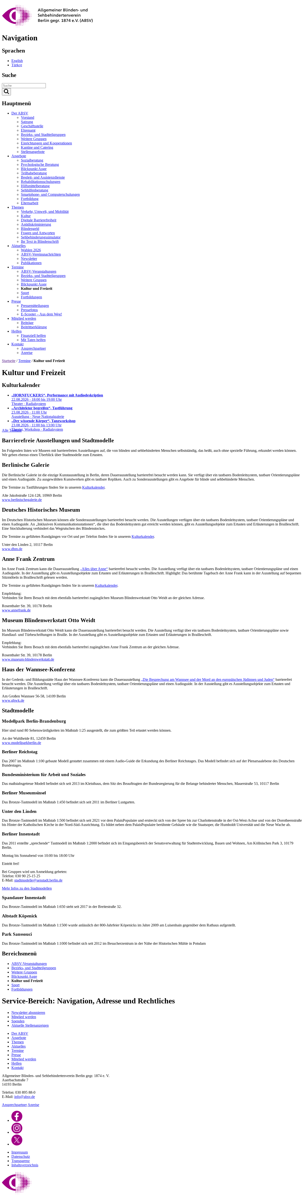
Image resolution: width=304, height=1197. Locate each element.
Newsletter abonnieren (28, 1013)
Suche (9, 75)
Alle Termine (12, 430)
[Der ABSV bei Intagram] (16, 1132)
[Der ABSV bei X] (16, 1144)
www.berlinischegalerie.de (22, 500)
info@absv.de (24, 1097)
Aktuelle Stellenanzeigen (30, 1025)
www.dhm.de (12, 549)
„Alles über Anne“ (94, 569)
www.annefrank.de (16, 610)
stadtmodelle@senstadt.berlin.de (38, 880)
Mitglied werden (23, 1017)
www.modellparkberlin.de (21, 743)
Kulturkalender (93, 487)
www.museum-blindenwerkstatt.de (28, 659)
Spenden (17, 1021)
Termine (24, 361)
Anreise (33, 1105)
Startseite (8, 361)
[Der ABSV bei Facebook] (16, 1120)
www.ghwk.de (13, 700)
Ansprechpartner (14, 1105)
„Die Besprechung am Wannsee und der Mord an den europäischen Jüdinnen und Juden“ (208, 679)
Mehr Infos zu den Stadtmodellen (27, 888)
